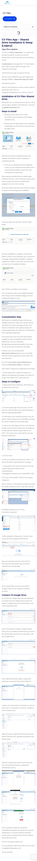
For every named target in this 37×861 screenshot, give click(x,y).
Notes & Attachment (16, 52)
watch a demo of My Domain (21, 362)
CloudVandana (6, 64)
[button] (32, 27)
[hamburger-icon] (34, 3)
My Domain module (15, 365)
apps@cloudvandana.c (10, 107)
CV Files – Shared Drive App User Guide (20, 79)
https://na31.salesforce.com (10, 353)
